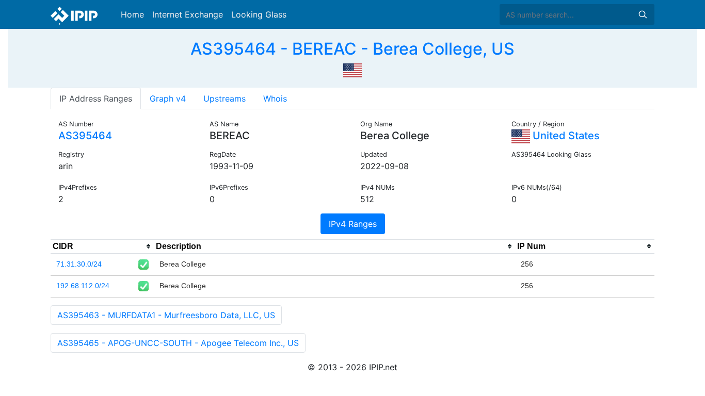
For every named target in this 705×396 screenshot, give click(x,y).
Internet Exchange (187, 14)
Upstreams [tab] (224, 98)
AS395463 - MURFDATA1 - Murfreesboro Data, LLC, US (166, 315)
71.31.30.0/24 (79, 264)
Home (132, 14)
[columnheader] (102, 246)
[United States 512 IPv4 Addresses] (352, 69)
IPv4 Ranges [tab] (353, 224)
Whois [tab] (275, 98)
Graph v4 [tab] (168, 98)
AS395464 (85, 135)
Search (642, 14)
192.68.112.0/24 (82, 286)
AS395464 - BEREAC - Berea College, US (352, 49)
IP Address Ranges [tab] (95, 98)
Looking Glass (258, 14)
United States (565, 135)
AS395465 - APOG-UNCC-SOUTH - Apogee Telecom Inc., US (178, 343)
